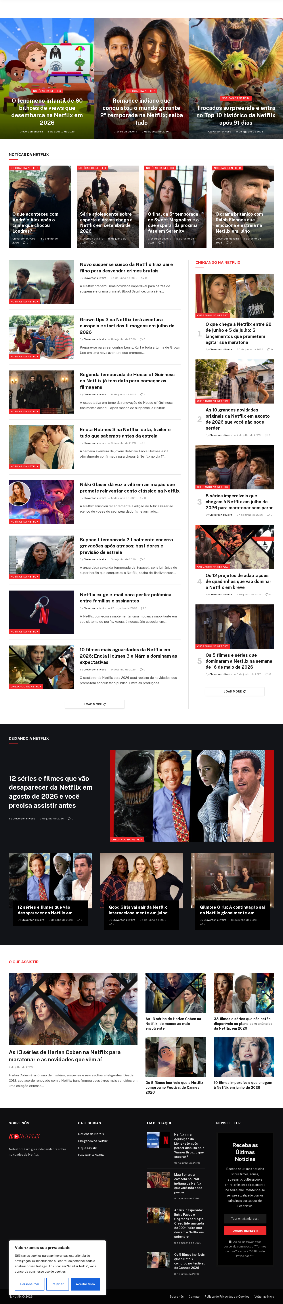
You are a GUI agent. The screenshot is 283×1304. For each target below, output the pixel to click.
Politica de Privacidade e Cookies (227, 1296)
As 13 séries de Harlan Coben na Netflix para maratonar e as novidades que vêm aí (65, 1055)
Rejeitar (58, 1284)
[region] (57, 1267)
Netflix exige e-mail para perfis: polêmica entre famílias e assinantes (125, 598)
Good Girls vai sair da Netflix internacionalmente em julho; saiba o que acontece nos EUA (139, 910)
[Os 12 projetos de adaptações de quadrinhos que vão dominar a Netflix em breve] (234, 547)
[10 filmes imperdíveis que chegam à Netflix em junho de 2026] (244, 1057)
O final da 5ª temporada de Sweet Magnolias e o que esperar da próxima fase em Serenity (173, 222)
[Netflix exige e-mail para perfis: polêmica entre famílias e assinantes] (41, 612)
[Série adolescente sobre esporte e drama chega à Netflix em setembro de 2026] (108, 207)
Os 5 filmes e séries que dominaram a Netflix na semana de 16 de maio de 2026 (239, 661)
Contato (194, 1296)
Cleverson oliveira (31, 131)
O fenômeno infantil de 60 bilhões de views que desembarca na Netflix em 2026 (47, 111)
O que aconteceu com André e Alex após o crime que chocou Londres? (35, 222)
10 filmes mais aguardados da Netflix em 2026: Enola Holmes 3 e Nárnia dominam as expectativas (128, 656)
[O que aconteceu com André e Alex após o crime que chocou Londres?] (40, 207)
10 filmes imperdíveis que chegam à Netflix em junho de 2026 (243, 1085)
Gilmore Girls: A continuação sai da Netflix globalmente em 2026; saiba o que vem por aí (232, 910)
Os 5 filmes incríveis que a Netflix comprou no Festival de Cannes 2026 (174, 1088)
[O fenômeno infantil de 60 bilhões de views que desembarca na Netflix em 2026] (47, 78)
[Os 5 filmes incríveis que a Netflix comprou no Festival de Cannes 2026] (175, 1057)
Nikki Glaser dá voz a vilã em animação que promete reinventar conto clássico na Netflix (130, 488)
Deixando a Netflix (91, 1155)
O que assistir (87, 1148)
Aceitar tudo (85, 1284)
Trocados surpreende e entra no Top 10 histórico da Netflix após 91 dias (235, 115)
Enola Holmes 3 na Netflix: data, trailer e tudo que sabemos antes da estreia (125, 433)
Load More (93, 704)
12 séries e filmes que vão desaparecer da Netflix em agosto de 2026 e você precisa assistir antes (50, 791)
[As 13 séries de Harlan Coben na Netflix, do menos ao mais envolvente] (175, 993)
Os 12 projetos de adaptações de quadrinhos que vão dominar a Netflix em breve (238, 581)
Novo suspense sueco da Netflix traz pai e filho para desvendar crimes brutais (126, 268)
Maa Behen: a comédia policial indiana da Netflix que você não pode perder (188, 1183)
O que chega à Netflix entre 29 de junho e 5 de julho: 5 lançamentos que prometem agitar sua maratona (239, 333)
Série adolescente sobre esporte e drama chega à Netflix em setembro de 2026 (106, 222)
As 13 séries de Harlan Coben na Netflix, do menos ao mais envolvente (173, 1024)
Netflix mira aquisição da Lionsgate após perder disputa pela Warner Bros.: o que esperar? (189, 1145)
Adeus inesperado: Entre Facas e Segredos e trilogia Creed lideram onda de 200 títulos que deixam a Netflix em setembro (189, 1223)
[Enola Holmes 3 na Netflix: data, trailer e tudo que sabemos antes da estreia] (41, 447)
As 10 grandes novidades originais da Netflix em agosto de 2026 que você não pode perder (238, 419)
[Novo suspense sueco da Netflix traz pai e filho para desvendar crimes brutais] (41, 282)
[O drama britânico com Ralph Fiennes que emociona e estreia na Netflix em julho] (243, 207)
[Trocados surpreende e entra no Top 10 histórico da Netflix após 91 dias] (236, 78)
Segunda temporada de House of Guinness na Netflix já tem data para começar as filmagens (127, 381)
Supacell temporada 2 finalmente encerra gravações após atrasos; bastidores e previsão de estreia (126, 546)
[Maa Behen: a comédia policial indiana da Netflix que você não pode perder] (158, 1180)
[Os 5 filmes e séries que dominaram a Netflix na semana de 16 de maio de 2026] (234, 626)
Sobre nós (177, 1296)
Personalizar (29, 1284)
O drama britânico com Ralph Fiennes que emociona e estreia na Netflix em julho (239, 222)
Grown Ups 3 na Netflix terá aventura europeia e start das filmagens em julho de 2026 (127, 326)
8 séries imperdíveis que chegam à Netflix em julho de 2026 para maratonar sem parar (239, 501)
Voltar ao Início (264, 1296)
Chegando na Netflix (26, 686)
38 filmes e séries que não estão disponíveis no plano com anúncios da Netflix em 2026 (243, 1024)
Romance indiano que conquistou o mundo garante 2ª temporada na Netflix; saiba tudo (141, 111)
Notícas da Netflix (47, 91)
